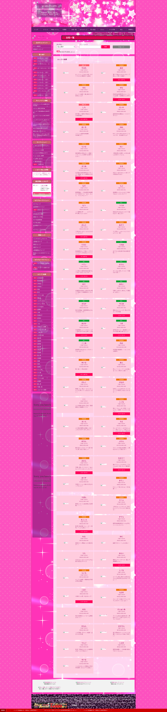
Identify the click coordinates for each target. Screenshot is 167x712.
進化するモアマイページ (41, 210)
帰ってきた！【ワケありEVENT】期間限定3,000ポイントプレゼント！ (41, 135)
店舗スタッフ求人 (38, 217)
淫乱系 (37, 349)
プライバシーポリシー (88, 705)
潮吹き (37, 298)
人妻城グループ (37, 241)
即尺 (37, 292)
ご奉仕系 (38, 332)
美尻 (37, 364)
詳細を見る (42, 194)
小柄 (37, 312)
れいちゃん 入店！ (41, 72)
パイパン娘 (39, 295)
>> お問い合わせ (38, 158)
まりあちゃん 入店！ (41, 76)
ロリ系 (37, 372)
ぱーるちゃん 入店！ (41, 68)
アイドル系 (39, 378)
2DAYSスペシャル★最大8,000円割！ (41, 104)
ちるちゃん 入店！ (41, 79)
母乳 (37, 289)
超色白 (37, 318)
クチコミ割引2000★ (39, 108)
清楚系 (37, 341)
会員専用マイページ (39, 207)
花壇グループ (37, 244)
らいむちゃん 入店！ (41, 64)
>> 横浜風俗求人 (38, 161)
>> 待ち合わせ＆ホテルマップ (41, 146)
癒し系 (37, 384)
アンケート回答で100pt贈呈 (41, 268)
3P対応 (37, 283)
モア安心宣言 (37, 222)
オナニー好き (39, 303)
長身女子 (38, 315)
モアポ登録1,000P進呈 (41, 264)
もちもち (38, 321)
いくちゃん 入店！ (41, 82)
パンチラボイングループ (40, 238)
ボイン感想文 (37, 46)
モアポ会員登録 (37, 219)
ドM (37, 324)
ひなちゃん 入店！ (41, 61)
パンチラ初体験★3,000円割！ (41, 112)
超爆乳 (37, 309)
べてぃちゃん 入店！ (41, 91)
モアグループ (37, 204)
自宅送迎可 (39, 278)
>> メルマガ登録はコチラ (40, 153)
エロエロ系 (39, 335)
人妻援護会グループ (39, 250)
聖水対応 (38, 280)
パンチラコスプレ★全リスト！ (41, 120)
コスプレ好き (39, 301)
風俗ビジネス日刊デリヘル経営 (41, 253)
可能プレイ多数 (40, 326)
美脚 (37, 361)
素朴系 (37, 338)
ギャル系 (38, 369)
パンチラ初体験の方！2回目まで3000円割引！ (17, 710)
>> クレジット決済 (38, 150)
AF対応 (38, 286)
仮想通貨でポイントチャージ (41, 226)
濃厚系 (37, 344)
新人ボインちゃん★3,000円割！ (41, 116)
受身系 (37, 352)
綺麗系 (37, 381)
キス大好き (39, 306)
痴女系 (37, 346)
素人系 (37, 355)
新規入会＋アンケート (39, 131)
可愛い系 (38, 387)
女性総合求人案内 (38, 214)
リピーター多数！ (40, 389)
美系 (37, 367)
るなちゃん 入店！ (41, 58)
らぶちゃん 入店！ (41, 85)
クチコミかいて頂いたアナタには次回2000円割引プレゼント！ (52, 710)
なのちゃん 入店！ (41, 95)
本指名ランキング (38, 49)
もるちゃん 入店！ (41, 88)
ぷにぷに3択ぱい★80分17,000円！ (41, 124)
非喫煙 (37, 358)
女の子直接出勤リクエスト (40, 128)
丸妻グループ (37, 247)
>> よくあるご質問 (38, 155)
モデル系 (38, 375)
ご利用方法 (39, 164)
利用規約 (74, 705)
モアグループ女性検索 (39, 229)
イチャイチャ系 (40, 329)
